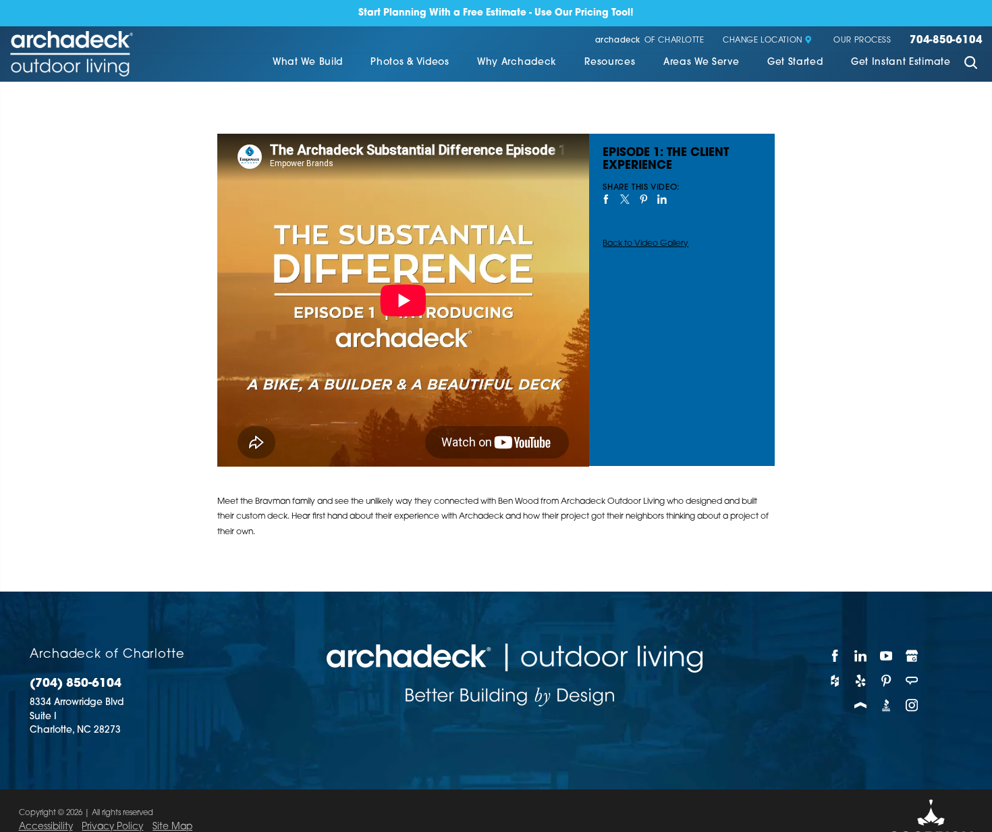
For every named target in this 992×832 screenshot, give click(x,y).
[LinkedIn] (861, 656)
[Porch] (861, 705)
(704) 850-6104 (75, 684)
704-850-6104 (946, 41)
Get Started (795, 62)
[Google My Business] (912, 656)
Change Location (762, 41)
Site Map (172, 827)
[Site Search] (971, 64)
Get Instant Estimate (901, 62)
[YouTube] (887, 656)
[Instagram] (912, 705)
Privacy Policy (112, 827)
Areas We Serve (701, 62)
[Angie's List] (912, 681)
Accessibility (46, 827)
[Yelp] (861, 681)
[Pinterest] (887, 681)
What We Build (308, 62)
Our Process (862, 41)
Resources (609, 62)
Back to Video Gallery (645, 244)
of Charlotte (650, 41)
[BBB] (887, 705)
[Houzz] (835, 681)
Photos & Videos (409, 62)
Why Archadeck (517, 62)
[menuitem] (308, 64)
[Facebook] (835, 656)
